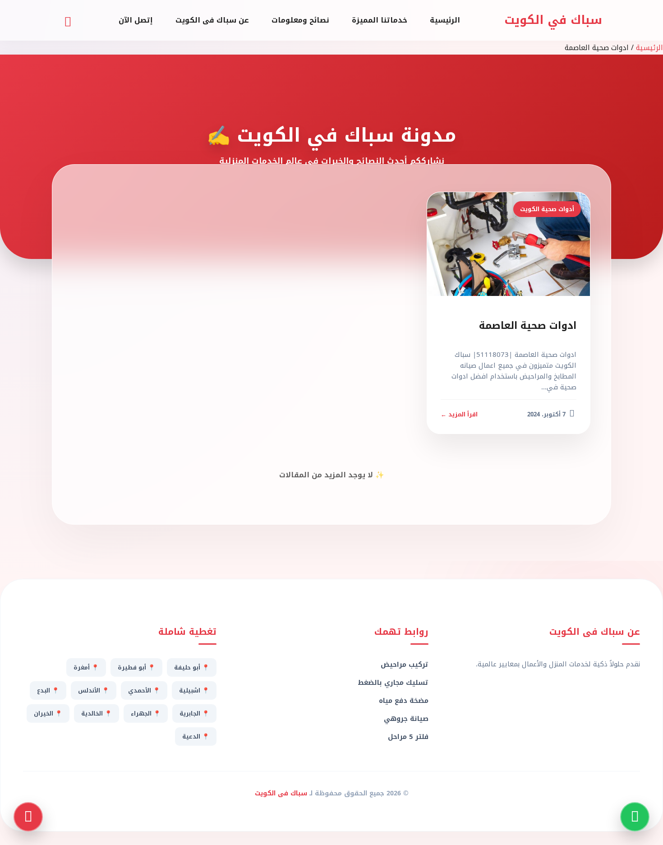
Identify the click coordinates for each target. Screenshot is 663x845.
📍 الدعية (195, 736)
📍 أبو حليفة (191, 667)
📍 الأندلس (93, 690)
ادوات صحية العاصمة (527, 325)
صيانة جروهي (406, 718)
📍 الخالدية (96, 713)
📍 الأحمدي (144, 690)
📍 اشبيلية (194, 690)
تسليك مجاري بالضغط (393, 682)
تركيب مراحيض (404, 664)
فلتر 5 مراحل (408, 736)
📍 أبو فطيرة (136, 667)
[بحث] (67, 20)
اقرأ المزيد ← (459, 414)
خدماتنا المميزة (379, 20)
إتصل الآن (136, 20)
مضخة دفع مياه (403, 700)
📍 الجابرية (194, 713)
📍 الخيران (48, 713)
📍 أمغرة (86, 667)
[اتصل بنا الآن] (28, 816)
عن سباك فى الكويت (212, 20)
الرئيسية (445, 20)
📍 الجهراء (146, 713)
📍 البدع (48, 690)
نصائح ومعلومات (300, 20)
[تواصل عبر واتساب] (634, 816)
